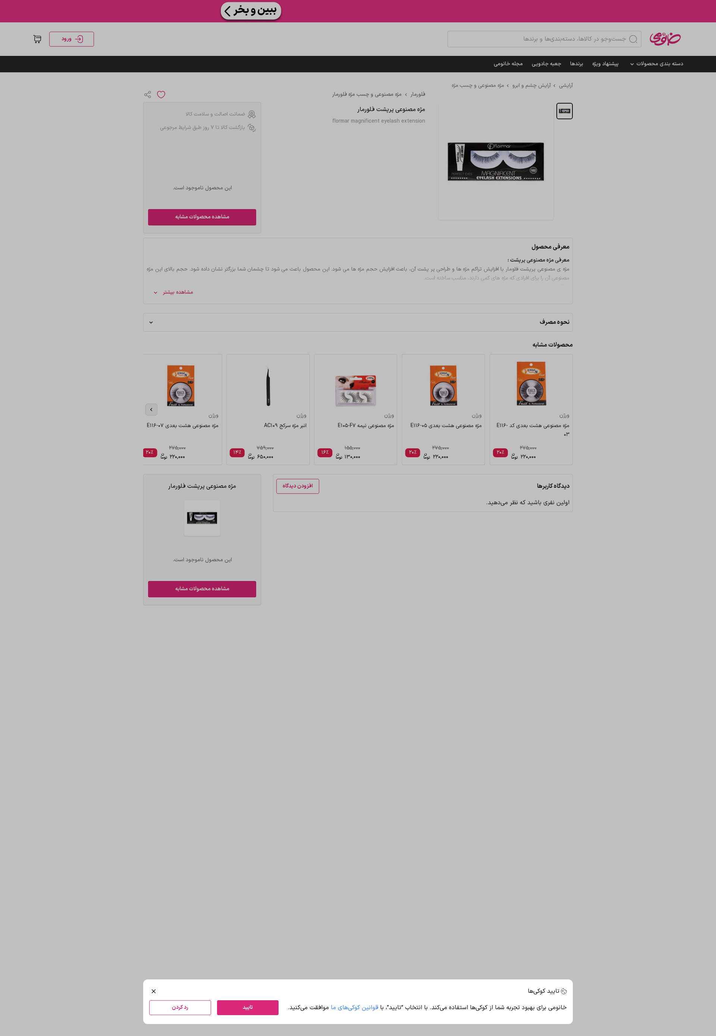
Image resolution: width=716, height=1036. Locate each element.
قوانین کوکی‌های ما (354, 1007)
